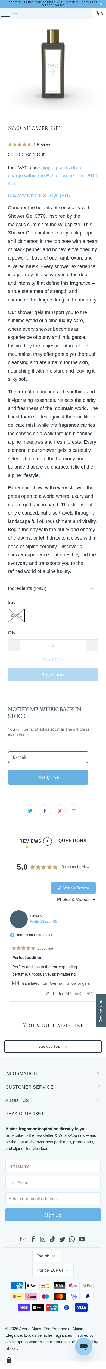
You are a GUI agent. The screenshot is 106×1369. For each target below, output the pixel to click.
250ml (16, 615)
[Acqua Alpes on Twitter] (62, 1239)
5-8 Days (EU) (54, 195)
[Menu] (2, 13)
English (42, 1255)
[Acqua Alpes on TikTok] (53, 1239)
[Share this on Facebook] (45, 810)
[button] (53, 144)
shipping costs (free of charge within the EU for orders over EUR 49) (53, 175)
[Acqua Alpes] (53, 13)
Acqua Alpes (30, 1328)
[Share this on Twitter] (30, 810)
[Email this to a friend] (74, 810)
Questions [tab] (72, 842)
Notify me (48, 777)
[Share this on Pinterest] (60, 810)
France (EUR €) (49, 1270)
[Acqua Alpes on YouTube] (82, 1239)
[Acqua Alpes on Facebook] (33, 1239)
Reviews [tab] (34, 842)
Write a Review (79, 889)
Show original (78, 983)
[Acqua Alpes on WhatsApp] (72, 1239)
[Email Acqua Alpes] (24, 1239)
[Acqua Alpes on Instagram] (43, 1239)
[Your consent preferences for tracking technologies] (9, 1360)
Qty (11, 632)
